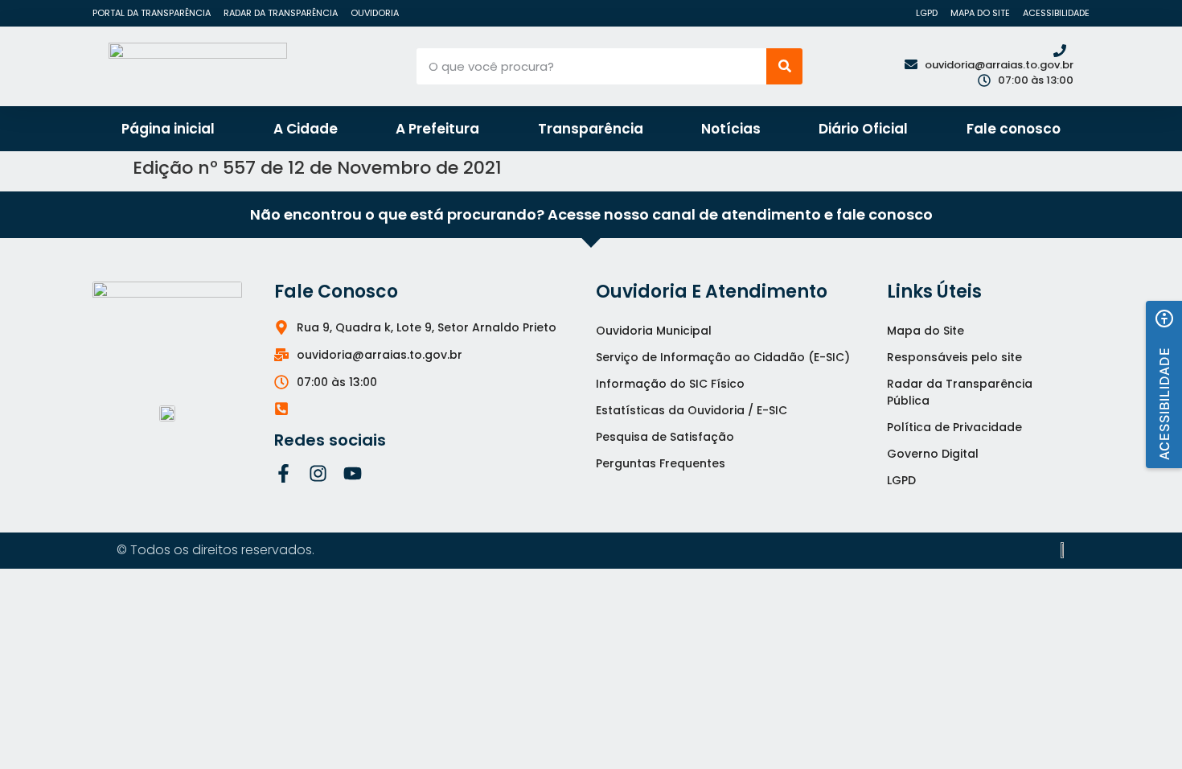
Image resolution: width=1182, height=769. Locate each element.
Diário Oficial (863, 128)
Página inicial (168, 128)
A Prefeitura (437, 128)
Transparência (590, 128)
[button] (1164, 384)
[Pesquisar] (784, 66)
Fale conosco (1014, 128)
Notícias (731, 128)
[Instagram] (318, 473)
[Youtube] (352, 473)
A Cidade (305, 128)
